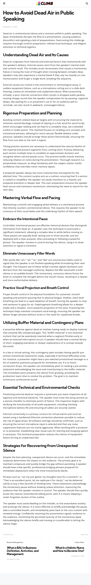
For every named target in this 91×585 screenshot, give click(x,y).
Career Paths (79, 542)
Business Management (15, 542)
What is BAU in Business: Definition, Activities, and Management (23, 551)
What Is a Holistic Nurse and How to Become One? (68, 549)
